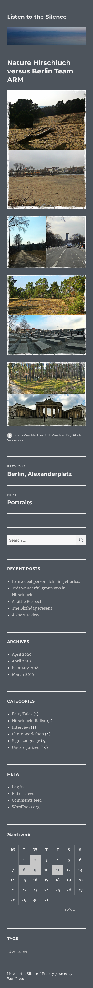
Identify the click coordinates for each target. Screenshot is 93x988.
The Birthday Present (32, 608)
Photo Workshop (28, 734)
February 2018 (25, 667)
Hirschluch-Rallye (29, 720)
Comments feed (27, 800)
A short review (25, 614)
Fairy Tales (22, 713)
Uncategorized (26, 747)
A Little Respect (26, 601)
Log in (18, 786)
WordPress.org (26, 807)
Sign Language (26, 740)
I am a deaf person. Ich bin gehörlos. (46, 581)
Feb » (70, 910)
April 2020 (21, 654)
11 (57, 869)
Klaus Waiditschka (29, 435)
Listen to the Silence (37, 16)
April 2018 (21, 661)
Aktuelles (18, 952)
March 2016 (23, 674)
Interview (21, 727)
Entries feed (23, 793)
